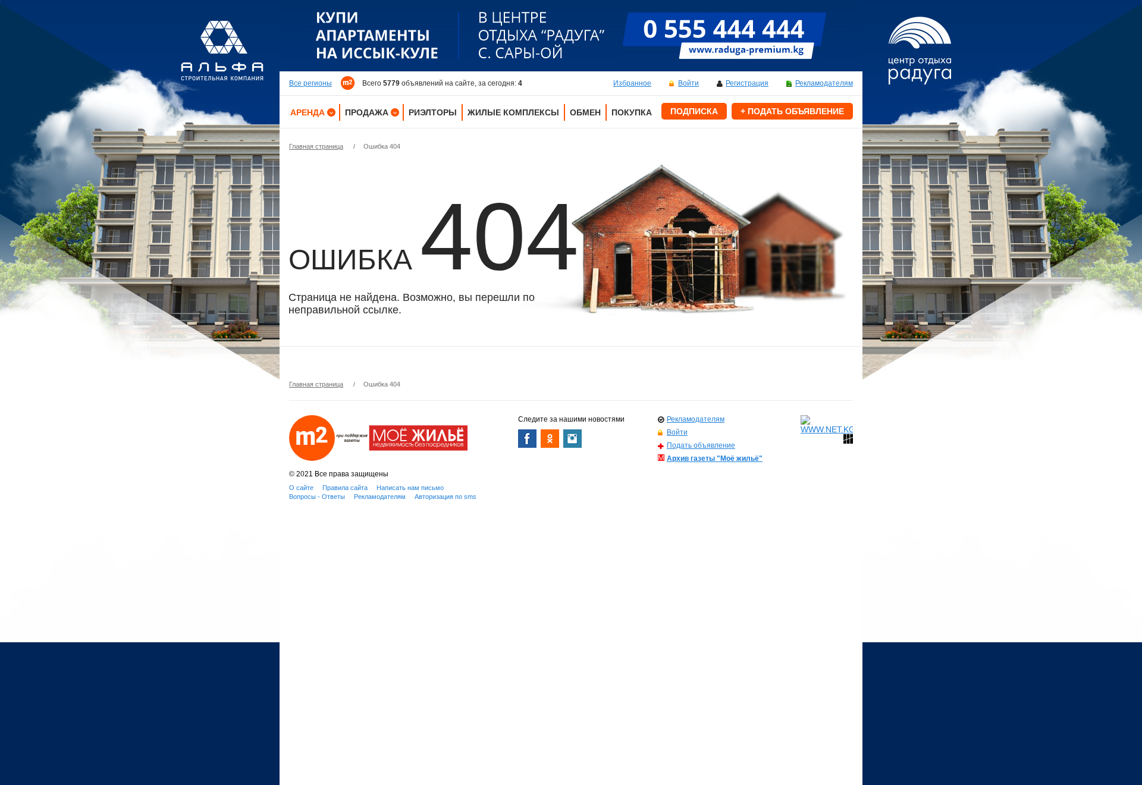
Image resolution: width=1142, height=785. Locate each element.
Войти (688, 83)
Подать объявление (701, 445)
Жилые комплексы (513, 112)
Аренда (307, 112)
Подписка (694, 111)
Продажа (366, 112)
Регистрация (747, 83)
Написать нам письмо (410, 487)
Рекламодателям (824, 83)
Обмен (585, 112)
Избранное (632, 83)
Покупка (631, 112)
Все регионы (310, 83)
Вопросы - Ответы (317, 496)
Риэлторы (433, 112)
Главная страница (316, 146)
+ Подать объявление (792, 111)
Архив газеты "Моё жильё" (715, 458)
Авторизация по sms (445, 496)
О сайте (301, 487)
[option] (571, 35)
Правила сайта (345, 487)
